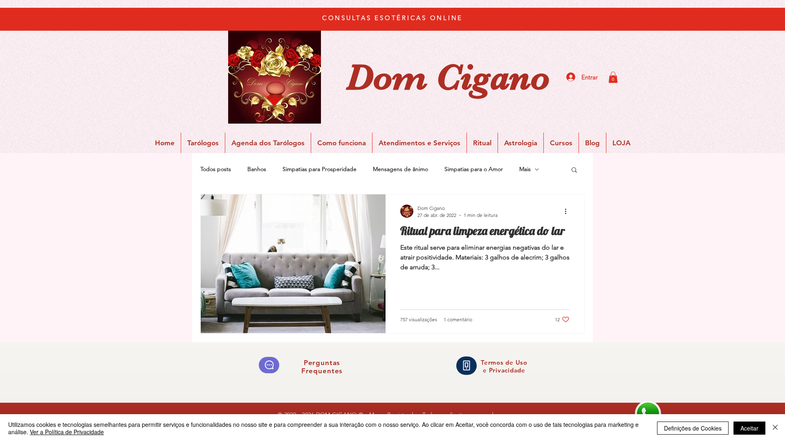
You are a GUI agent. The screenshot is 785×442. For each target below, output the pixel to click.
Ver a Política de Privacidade (67, 432)
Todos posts (215, 169)
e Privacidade (504, 370)
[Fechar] (775, 428)
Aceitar (749, 428)
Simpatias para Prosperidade (320, 169)
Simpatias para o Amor (473, 169)
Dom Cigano (448, 77)
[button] (613, 77)
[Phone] (466, 365)
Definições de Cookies (693, 428)
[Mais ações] (568, 211)
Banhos (256, 169)
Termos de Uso (504, 362)
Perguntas (322, 363)
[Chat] (269, 365)
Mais (525, 169)
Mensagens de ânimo (400, 169)
